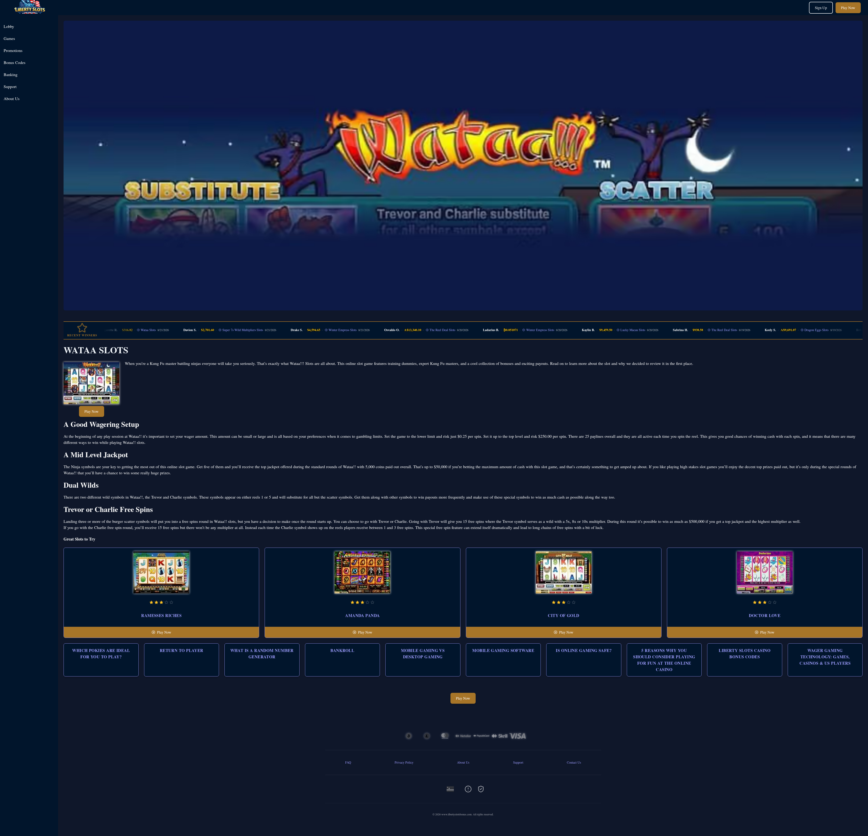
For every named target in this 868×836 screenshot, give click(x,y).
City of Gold (563, 615)
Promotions (13, 50)
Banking (10, 74)
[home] (30, 12)
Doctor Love (764, 615)
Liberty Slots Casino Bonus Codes (744, 653)
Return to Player (181, 650)
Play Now (848, 7)
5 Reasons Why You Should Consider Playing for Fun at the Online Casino (664, 659)
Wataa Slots (121, 330)
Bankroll (342, 650)
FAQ (348, 762)
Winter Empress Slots (315, 330)
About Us (12, 98)
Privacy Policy (404, 762)
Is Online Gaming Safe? (584, 650)
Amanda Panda (362, 615)
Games (9, 38)
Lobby (9, 26)
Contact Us (574, 762)
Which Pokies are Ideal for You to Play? (101, 653)
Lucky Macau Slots (605, 330)
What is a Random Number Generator (262, 653)
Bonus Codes (14, 62)
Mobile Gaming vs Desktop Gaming (423, 653)
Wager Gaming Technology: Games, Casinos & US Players (825, 656)
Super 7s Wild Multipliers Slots (215, 330)
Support (10, 86)
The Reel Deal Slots (415, 330)
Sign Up (821, 7)
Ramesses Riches (161, 615)
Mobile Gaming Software (503, 650)
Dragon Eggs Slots (789, 330)
